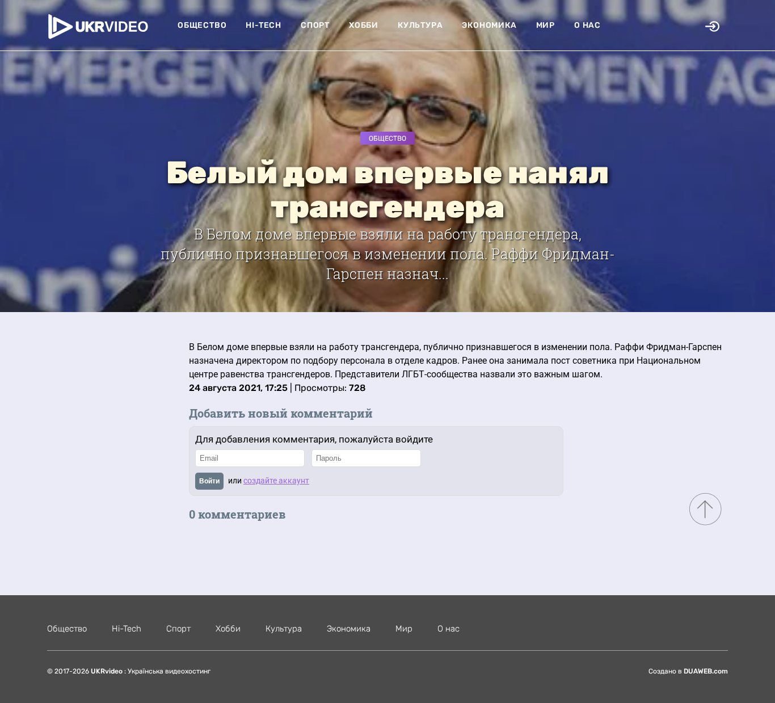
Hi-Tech (263, 25)
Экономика (489, 25)
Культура (420, 25)
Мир (545, 25)
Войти (209, 481)
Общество (202, 25)
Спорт (315, 25)
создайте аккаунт (276, 480)
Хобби (363, 25)
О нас (587, 25)
